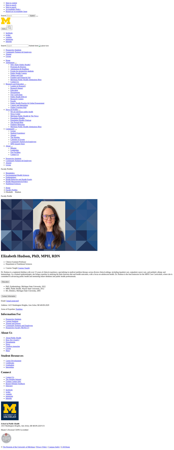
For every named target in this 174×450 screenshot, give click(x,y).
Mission (13, 148)
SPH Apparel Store (17, 144)
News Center (15, 114)
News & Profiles (12, 110)
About (8, 146)
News (8, 344)
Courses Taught (24, 268)
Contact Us (14, 82)
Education (14, 90)
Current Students (12, 321)
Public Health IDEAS (18, 97)
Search (4, 16)
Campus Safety (54, 447)
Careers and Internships (19, 105)
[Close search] (37, 16)
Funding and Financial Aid (20, 78)
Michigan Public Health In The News (24, 116)
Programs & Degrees (18, 67)
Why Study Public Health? (20, 65)
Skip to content (11, 3)
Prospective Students (13, 50)
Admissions (10, 63)
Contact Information (8, 296)
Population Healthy (17, 118)
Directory (9, 386)
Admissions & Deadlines (19, 69)
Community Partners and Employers (19, 326)
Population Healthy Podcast (20, 120)
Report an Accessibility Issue (16, 11)
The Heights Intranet (13, 379)
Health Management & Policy (17, 182)
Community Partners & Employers (18, 52)
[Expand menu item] (16, 63)
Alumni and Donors (13, 323)
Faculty (13, 101)
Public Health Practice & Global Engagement (27, 103)
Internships (10, 367)
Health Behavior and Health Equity (19, 179)
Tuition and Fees (16, 75)
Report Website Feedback (15, 384)
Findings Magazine (17, 125)
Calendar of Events (17, 140)
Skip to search (11, 5)
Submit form (33, 46)
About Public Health (13, 338)
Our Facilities (15, 152)
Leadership (14, 150)
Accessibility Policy (13, 9)
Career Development (13, 361)
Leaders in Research (18, 86)
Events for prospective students (22, 71)
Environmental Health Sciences (17, 175)
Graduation (10, 365)
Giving (8, 56)
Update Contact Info (13, 382)
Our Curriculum (16, 95)
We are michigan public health (21, 112)
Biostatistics (10, 173)
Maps (8, 351)
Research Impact (16, 88)
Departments (15, 92)
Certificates (10, 363)
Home (8, 60)
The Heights (15, 137)
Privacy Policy (41, 447)
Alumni (8, 54)
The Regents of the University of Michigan (19, 447)
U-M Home (65, 447)
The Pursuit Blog (16, 122)
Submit (32, 16)
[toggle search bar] (9, 27)
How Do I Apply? (12, 340)
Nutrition (19, 309)
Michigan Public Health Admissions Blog (25, 80)
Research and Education (15, 84)
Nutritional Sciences (13, 184)
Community (10, 129)
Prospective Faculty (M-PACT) (17, 328)
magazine (13, 346)
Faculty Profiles (11, 190)
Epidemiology (11, 177)
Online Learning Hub (18, 107)
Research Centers (16, 99)
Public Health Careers (18, 73)
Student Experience (17, 133)
